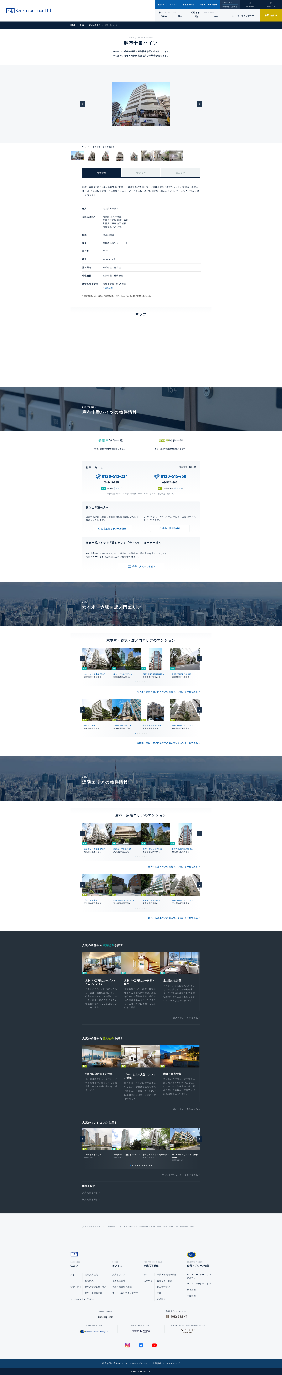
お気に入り (271, 6)
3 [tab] (139, 681)
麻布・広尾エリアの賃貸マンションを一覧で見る (173, 866)
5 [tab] (144, 681)
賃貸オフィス (118, 1274)
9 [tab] (149, 1165)
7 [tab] (144, 1165)
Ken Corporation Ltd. (28, 11)
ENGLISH (226, 3)
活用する (195, 12)
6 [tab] (146, 681)
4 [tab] (142, 681)
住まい (161, 5)
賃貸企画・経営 (164, 1281)
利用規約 (157, 1363)
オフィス (173, 5)
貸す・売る (75, 1287)
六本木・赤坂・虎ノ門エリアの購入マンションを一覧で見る (167, 743)
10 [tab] (151, 1165)
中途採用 (191, 1296)
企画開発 (161, 1299)
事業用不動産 (188, 5)
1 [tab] (135, 681)
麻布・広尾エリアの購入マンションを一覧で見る (173, 918)
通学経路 (109, 288)
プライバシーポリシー (136, 1363)
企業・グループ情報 (208, 5)
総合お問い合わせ (111, 1363)
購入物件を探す (90, 1199)
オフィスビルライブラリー (125, 1292)
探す (161, 12)
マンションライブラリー (242, 15)
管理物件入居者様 (230, 7)
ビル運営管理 (118, 1280)
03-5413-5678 (112, 482)
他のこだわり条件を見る (185, 1018)
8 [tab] (146, 1165)
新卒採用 (191, 1290)
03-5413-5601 (170, 482)
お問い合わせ (271, 15)
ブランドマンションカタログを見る (180, 1175)
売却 (159, 1293)
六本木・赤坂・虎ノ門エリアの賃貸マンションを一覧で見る (167, 691)
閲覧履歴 (250, 6)
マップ (119, 488)
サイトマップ (173, 1363)
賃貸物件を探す (90, 1192)
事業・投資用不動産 (122, 1286)
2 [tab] (137, 681)
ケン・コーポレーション (199, 1284)
